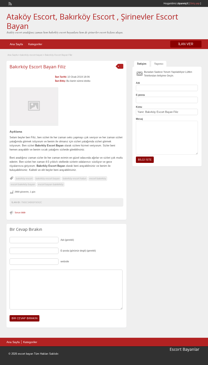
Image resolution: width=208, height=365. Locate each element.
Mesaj (139, 119)
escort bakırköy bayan (23, 184)
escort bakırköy (97, 178)
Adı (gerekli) (67, 240)
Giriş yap (195, 3)
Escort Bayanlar (184, 349)
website (65, 261)
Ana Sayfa (16, 44)
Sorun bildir (20, 212)
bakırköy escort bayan (31, 55)
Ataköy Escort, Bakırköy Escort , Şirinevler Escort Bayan (92, 21)
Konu (139, 107)
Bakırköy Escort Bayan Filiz (38, 66)
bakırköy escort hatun (74, 178)
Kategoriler (35, 44)
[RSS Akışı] (9, 3)
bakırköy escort (24, 178)
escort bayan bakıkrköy (50, 184)
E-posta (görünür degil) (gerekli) (78, 250)
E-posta (140, 95)
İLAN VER (185, 44)
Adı (138, 83)
